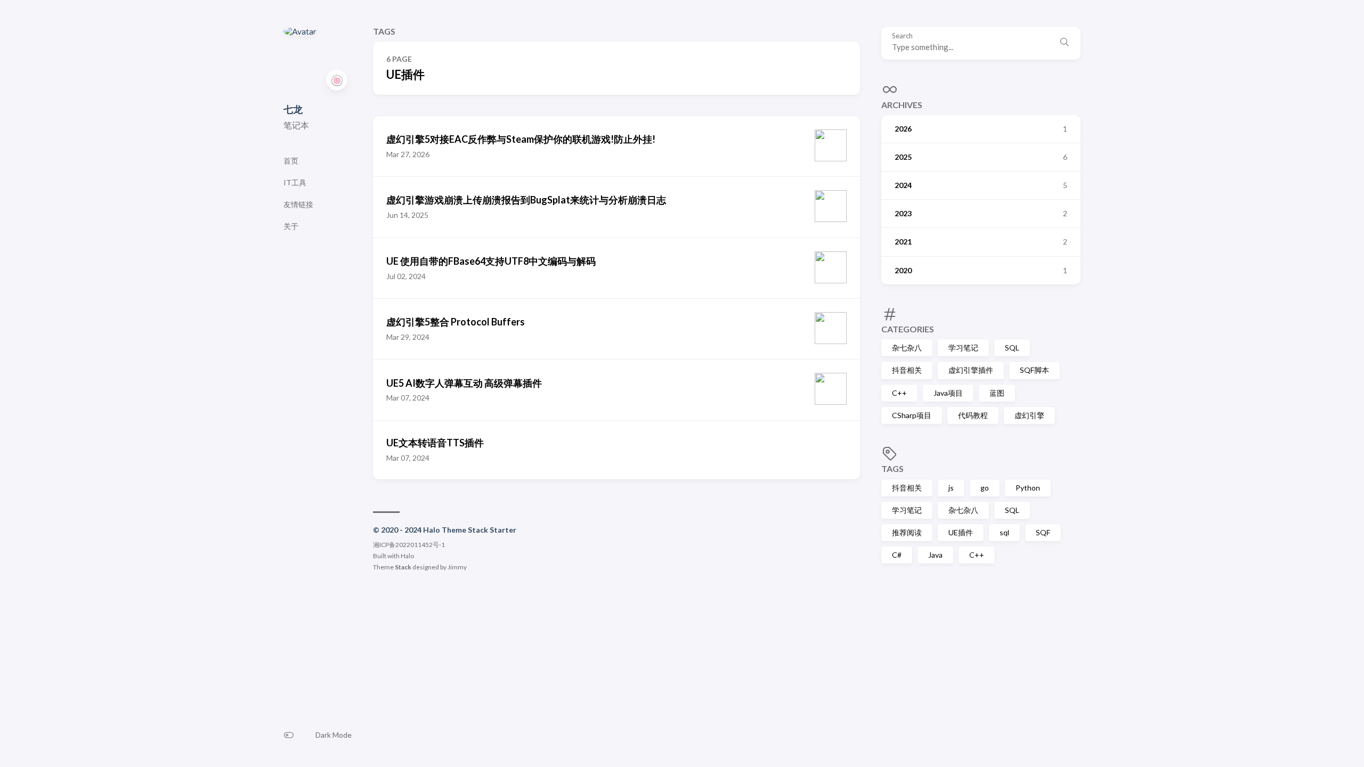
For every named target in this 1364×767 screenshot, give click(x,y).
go (984, 487)
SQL (1012, 347)
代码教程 (973, 415)
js (951, 487)
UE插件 (960, 532)
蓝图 (996, 392)
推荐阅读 (907, 532)
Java (935, 554)
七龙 (293, 109)
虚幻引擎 (1029, 415)
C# (897, 554)
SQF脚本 (1034, 369)
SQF (1043, 532)
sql (1004, 532)
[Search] (1065, 43)
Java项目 (948, 392)
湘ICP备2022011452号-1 (409, 545)
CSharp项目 (911, 415)
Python (1028, 487)
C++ (899, 392)
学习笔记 (963, 347)
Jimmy (457, 567)
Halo (407, 556)
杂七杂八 (907, 347)
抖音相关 (907, 369)
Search (902, 36)
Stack (403, 567)
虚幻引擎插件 (970, 369)
